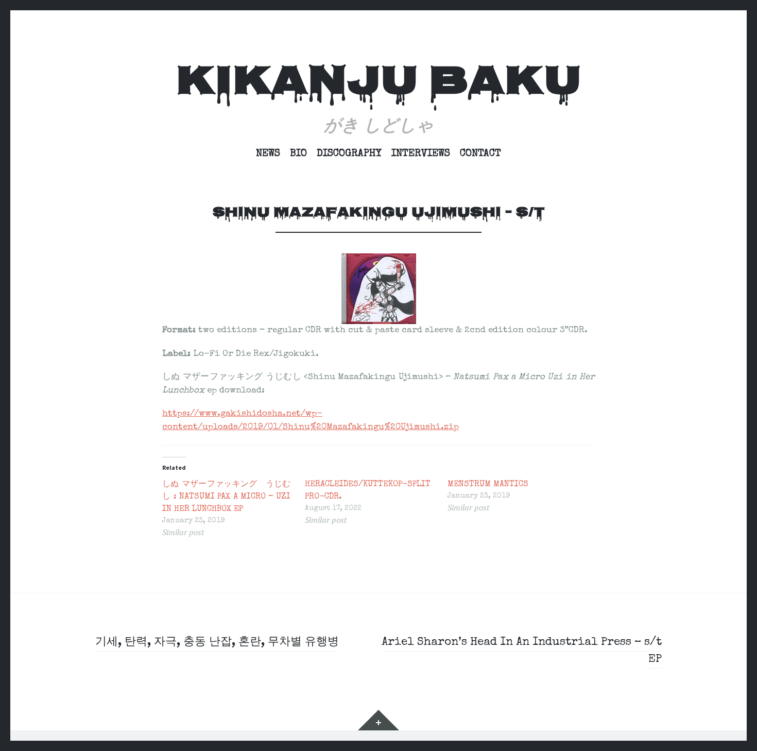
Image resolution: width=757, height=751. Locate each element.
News (268, 154)
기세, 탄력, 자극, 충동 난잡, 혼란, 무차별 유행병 (217, 642)
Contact (480, 154)
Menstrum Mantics (488, 485)
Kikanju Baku (378, 84)
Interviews (420, 154)
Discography (349, 154)
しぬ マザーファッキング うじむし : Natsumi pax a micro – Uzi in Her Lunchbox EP (226, 497)
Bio (298, 154)
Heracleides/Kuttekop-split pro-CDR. (368, 491)
